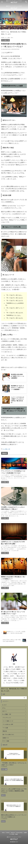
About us (13, 832)
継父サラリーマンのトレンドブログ (14, 837)
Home (3, 832)
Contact (7, 832)
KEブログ (14, 2)
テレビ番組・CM (6, 449)
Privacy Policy (19, 832)
